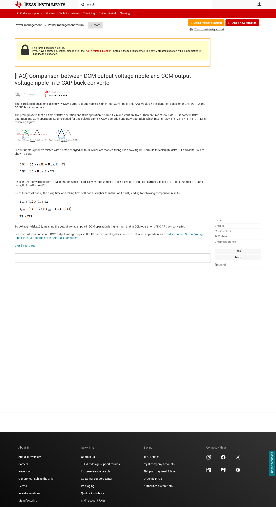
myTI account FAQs (93, 500)
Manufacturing (27, 500)
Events (22, 486)
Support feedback (272, 463)
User (259, 4)
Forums (50, 13)
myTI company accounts (159, 464)
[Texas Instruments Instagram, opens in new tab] (208, 458)
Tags (238, 250)
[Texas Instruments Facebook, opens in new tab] (223, 458)
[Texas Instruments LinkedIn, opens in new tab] (208, 471)
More (97, 25)
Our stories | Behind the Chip (36, 478)
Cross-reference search (95, 471)
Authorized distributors (158, 486)
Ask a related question (208, 22)
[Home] (43, 4)
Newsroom (25, 471)
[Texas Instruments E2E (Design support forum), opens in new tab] (223, 471)
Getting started (107, 13)
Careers (23, 464)
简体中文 (125, 13)
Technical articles (69, 13)
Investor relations (29, 493)
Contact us (88, 456)
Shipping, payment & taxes (160, 471)
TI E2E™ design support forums (100, 464)
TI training (89, 13)
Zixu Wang (29, 94)
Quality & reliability (92, 493)
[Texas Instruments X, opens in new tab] (237, 458)
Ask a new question (244, 22)
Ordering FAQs (153, 478)
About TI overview (29, 456)
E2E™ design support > (29, 13)
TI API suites (151, 456)
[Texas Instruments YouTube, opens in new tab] (237, 471)
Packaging (87, 486)
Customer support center (96, 478)
